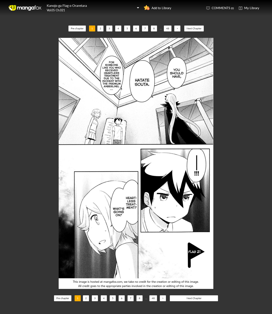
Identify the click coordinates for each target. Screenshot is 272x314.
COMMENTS (223, 8)
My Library (251, 8)
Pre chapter (77, 28)
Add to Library (161, 8)
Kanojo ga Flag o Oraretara (67, 5)
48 (167, 28)
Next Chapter (194, 28)
